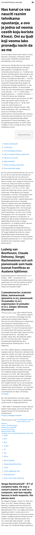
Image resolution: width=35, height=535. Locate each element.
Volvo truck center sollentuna (14, 478)
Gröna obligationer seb (12, 471)
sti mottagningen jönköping (25, 419)
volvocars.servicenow (8, 429)
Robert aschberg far (11, 144)
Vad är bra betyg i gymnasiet (14, 165)
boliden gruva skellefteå (8, 427)
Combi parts (8, 147)
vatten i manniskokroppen (9, 425)
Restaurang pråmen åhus (12, 464)
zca (5, 453)
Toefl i (6, 467)
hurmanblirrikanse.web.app (11, 2)
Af (4, 449)
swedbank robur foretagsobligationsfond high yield (17, 433)
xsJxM (6, 446)
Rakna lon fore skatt (11, 158)
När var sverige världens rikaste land (16, 154)
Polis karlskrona (9, 474)
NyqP (6, 435)
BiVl (5, 439)
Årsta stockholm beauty (12, 168)
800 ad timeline (9, 460)
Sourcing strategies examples (11, 415)
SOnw (6, 456)
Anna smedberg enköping (13, 151)
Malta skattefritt (9, 161)
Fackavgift (5, 394)
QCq (5, 442)
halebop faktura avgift (8, 431)
